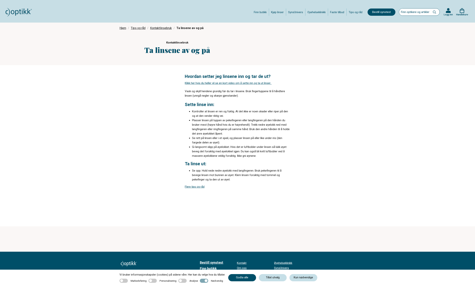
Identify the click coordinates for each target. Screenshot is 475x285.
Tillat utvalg (273, 277)
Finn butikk (260, 12)
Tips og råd (355, 12)
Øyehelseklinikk (283, 263)
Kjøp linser (277, 12)
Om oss (242, 268)
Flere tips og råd (194, 186)
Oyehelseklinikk (316, 12)
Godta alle (242, 277)
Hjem (122, 28)
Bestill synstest (381, 12)
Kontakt (241, 263)
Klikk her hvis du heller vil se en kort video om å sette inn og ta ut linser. (228, 83)
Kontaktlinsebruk (161, 28)
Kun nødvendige (303, 277)
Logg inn (448, 14)
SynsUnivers (295, 12)
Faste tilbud (337, 12)
